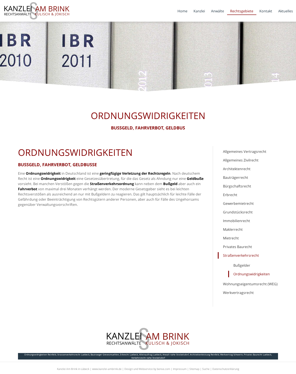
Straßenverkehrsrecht (241, 255)
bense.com (163, 369)
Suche (206, 369)
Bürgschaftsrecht (237, 186)
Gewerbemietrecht (238, 203)
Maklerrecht (233, 229)
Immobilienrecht (236, 220)
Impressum (180, 369)
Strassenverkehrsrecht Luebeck (73, 354)
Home (182, 11)
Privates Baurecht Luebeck (257, 354)
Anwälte (217, 11)
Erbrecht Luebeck (129, 354)
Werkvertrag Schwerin (231, 354)
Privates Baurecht (237, 246)
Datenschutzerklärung (225, 369)
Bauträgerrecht (235, 177)
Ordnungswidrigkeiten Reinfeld (40, 354)
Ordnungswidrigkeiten (251, 274)
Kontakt (265, 11)
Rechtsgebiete (241, 11)
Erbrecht (230, 194)
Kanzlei (199, 11)
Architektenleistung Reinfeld (204, 354)
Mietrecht (231, 238)
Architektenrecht (236, 168)
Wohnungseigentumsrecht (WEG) (250, 284)
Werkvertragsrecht (238, 292)
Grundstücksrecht (238, 212)
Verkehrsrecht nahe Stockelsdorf (148, 357)
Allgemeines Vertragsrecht (244, 151)
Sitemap (194, 369)
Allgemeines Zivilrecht (241, 160)
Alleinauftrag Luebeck (150, 354)
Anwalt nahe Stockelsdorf (176, 354)
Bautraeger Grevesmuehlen (105, 354)
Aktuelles (285, 11)
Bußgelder (241, 265)
